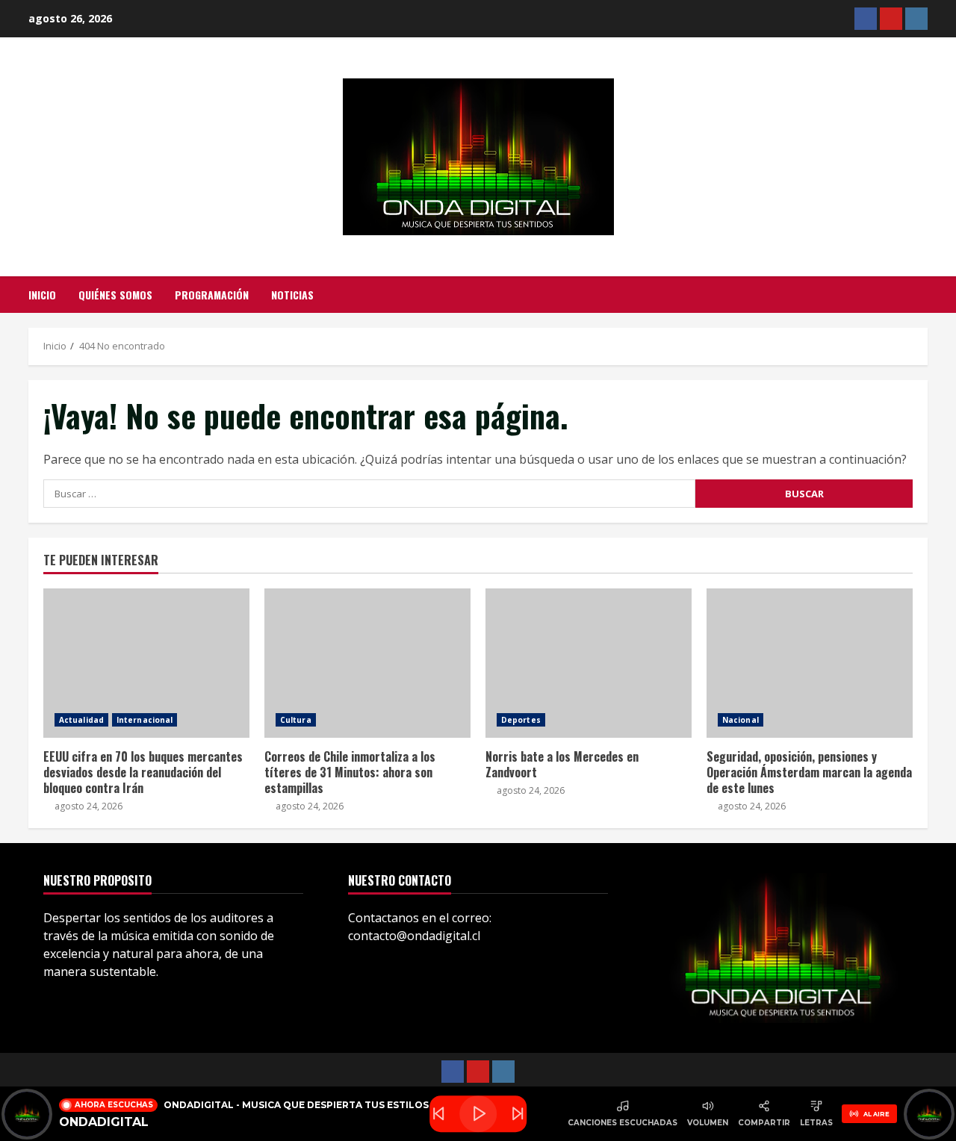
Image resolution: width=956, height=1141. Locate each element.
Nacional (740, 720)
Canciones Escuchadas (622, 1123)
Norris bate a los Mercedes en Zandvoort (588, 663)
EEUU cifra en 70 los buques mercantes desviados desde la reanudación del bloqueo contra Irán (146, 663)
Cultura (295, 720)
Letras (816, 1123)
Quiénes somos (115, 294)
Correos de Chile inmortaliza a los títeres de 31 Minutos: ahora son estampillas (367, 663)
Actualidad (81, 720)
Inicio (42, 294)
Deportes (521, 720)
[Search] (923, 295)
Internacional (145, 720)
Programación (212, 294)
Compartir (764, 1123)
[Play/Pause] (478, 1114)
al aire (876, 1114)
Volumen (707, 1123)
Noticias (292, 294)
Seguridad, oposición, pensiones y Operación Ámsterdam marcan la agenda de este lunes (810, 663)
